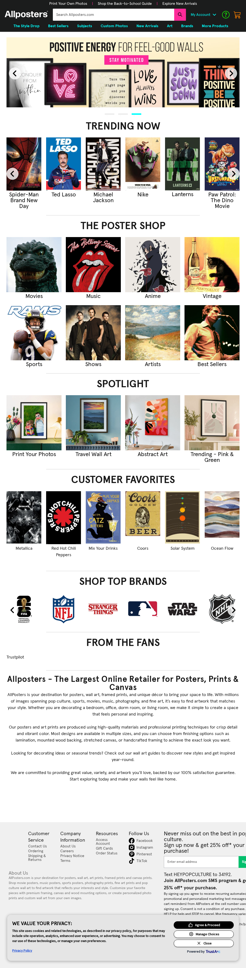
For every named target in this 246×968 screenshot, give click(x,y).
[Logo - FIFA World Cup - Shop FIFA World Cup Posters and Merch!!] (23, 609)
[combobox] (113, 15)
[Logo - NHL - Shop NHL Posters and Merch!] (222, 609)
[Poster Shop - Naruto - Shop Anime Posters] (152, 264)
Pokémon (222, 195)
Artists (153, 364)
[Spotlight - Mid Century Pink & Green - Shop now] (212, 422)
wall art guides (146, 753)
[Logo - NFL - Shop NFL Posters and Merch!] (63, 609)
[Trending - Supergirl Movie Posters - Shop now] (23, 163)
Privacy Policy (22, 950)
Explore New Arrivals (179, 4)
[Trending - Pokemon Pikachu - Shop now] (222, 163)
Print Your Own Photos (68, 4)
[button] (68, 4)
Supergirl (24, 195)
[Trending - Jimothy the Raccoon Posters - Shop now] (103, 163)
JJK (63, 195)
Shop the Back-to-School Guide (125, 4)
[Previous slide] (15, 73)
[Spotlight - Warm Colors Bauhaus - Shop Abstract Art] (152, 422)
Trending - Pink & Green (212, 457)
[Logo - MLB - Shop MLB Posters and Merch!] (142, 609)
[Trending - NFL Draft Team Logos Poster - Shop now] (182, 163)
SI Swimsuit (143, 195)
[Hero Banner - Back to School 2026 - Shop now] (123, 72)
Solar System (183, 548)
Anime (153, 296)
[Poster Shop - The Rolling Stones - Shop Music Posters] (93, 264)
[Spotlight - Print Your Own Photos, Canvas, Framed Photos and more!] (34, 422)
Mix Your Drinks (103, 548)
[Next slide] (231, 73)
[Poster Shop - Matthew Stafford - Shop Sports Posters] (34, 332)
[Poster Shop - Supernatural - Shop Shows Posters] (93, 332)
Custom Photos (114, 26)
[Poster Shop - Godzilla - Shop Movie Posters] (34, 264)
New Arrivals (147, 26)
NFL (183, 195)
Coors (142, 548)
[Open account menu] (214, 15)
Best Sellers (212, 364)
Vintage (212, 296)
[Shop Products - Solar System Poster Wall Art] (182, 517)
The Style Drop (26, 26)
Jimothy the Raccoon (103, 197)
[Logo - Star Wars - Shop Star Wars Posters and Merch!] (182, 609)
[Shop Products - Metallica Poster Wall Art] (23, 517)
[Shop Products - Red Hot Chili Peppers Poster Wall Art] (63, 517)
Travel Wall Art (93, 454)
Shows (93, 364)
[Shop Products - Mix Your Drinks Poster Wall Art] (103, 517)
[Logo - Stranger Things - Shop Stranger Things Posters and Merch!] (103, 609)
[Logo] (26, 14)
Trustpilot (15, 657)
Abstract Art (153, 454)
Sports (34, 364)
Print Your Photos (34, 454)
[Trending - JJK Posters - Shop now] (63, 163)
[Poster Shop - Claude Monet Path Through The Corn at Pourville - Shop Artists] (152, 332)
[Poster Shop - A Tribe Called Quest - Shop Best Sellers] (212, 332)
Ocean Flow (222, 548)
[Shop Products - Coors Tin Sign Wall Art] (142, 517)
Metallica (24, 548)
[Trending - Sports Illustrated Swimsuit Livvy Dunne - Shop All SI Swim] (142, 163)
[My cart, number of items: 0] (237, 15)
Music (93, 296)
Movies (34, 296)
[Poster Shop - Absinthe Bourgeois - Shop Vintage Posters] (212, 264)
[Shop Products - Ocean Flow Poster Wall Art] (222, 517)
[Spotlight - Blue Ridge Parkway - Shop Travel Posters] (93, 422)
